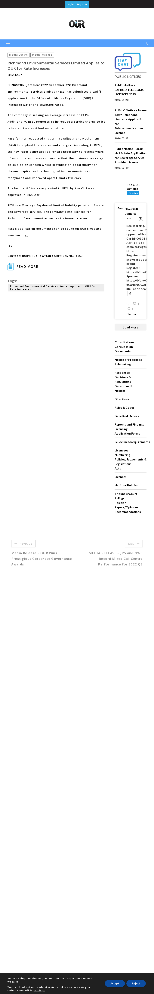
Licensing (121, 429)
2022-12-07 (15, 75)
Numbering (122, 455)
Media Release (42, 54)
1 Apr (128, 218)
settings (39, 990)
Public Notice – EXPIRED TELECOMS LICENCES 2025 (129, 89)
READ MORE (27, 266)
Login (70, 4)
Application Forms (127, 433)
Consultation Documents (124, 349)
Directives (122, 399)
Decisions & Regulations (123, 379)
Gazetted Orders (127, 416)
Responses (122, 372)
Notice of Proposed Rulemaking (128, 362)
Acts (118, 468)
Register (82, 4)
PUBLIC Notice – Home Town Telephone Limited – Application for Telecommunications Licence (130, 121)
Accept (114, 983)
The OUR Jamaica (131, 211)
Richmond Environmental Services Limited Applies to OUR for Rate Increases (53, 288)
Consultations (124, 342)
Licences (121, 477)
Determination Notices (125, 388)
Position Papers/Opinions (126, 505)
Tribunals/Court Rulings (126, 496)
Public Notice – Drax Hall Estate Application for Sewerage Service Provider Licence (130, 155)
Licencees (121, 450)
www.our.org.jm (20, 235)
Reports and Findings (129, 424)
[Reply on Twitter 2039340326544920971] (128, 303)
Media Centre (18, 54)
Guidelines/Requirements (132, 442)
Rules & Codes (124, 407)
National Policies (126, 485)
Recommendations (128, 511)
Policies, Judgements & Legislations (130, 461)
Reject (136, 983)
